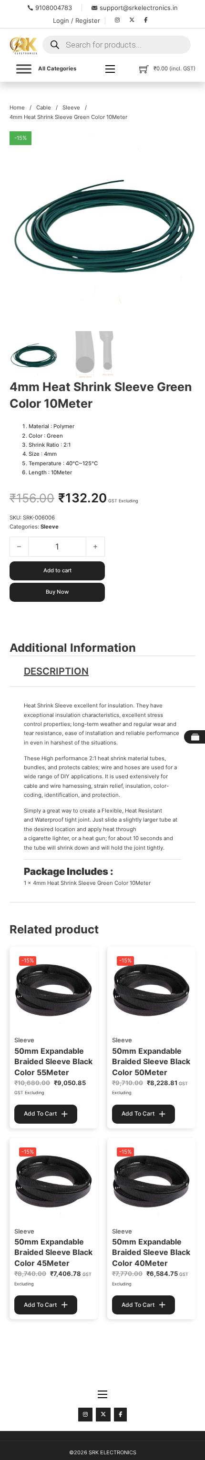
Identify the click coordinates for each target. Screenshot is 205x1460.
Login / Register (76, 20)
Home (17, 107)
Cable (43, 107)
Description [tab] (56, 671)
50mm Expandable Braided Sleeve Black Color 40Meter (151, 1252)
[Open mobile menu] (110, 69)
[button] (182, 144)
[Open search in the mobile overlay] (116, 45)
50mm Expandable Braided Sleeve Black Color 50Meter (151, 1061)
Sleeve (71, 107)
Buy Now (57, 591)
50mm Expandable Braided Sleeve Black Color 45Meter (53, 1252)
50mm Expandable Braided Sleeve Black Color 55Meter (53, 1061)
